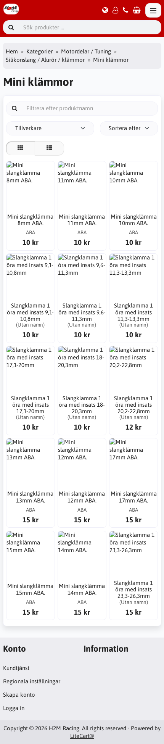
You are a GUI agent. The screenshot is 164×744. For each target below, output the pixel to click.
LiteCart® (82, 736)
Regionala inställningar (31, 681)
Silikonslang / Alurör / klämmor (45, 59)
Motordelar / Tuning (86, 51)
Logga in (13, 708)
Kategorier (39, 51)
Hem (12, 51)
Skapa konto (19, 694)
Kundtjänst (16, 668)
